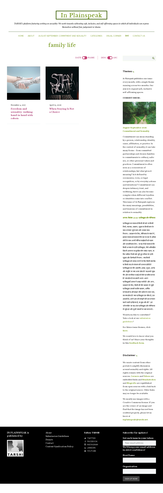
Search (153, 58)
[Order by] (84, 57)
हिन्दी (127, 36)
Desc (104, 58)
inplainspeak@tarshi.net (135, 419)
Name (91, 58)
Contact (50, 443)
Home (21, 36)
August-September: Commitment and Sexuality (62, 36)
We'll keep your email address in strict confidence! (139, 449)
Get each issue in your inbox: (138, 438)
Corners (135, 376)
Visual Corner (113, 36)
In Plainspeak (81, 15)
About (31, 36)
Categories (96, 36)
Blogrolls (131, 383)
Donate (49, 439)
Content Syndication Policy (59, 446)
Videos (147, 376)
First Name (129, 455)
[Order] (109, 57)
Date (78, 58)
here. (125, 330)
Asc (115, 58)
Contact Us (139, 36)
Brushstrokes (149, 379)
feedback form (136, 343)
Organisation (130, 466)
